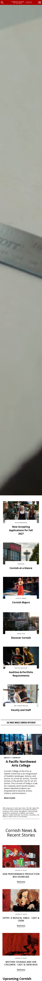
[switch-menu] (39, 2)
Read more (21, 882)
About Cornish (9, 798)
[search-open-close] (2, 2)
